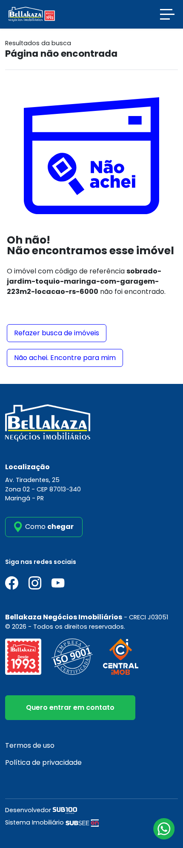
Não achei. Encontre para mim (65, 358)
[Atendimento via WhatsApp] (163, 828)
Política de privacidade (43, 762)
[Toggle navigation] (167, 14)
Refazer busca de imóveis (56, 333)
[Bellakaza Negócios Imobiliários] (32, 14)
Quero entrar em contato (70, 707)
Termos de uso (29, 745)
